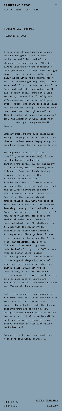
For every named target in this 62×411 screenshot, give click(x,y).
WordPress (10, 405)
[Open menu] (56, 5)
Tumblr (40, 400)
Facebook (52, 405)
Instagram (52, 400)
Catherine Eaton (17, 5)
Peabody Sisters (24, 167)
